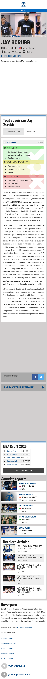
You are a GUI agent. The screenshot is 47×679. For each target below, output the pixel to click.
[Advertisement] (23, 89)
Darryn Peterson (13, 451)
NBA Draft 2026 (15, 446)
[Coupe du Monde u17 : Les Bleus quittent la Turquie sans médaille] (9, 589)
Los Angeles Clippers (11, 55)
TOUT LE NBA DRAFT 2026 (23, 470)
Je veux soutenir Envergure (18, 387)
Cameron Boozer (13, 457)
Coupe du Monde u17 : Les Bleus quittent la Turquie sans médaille (29, 589)
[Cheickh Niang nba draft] (9, 508)
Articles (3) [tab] (31, 131)
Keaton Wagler (12, 461)
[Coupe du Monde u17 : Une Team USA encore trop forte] (9, 566)
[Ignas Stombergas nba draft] (9, 519)
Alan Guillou (11, 142)
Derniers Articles (16, 541)
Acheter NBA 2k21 (7, 658)
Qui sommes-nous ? (8, 643)
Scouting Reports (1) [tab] (13, 131)
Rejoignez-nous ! (7, 648)
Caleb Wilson (12, 464)
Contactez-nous (7, 638)
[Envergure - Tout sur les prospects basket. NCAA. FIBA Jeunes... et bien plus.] (23, 4)
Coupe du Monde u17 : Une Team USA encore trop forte (29, 566)
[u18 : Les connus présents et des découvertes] (9, 548)
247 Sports (16, 36)
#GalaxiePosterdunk (25, 627)
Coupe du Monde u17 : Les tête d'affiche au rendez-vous (29, 578)
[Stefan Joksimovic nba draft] (9, 485)
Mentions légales (7, 653)
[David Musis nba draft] (9, 530)
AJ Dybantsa (12, 454)
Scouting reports (13, 478)
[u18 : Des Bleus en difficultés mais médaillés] (9, 557)
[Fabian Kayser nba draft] (9, 496)
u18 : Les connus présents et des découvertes (29, 547)
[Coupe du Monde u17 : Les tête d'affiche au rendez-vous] (9, 578)
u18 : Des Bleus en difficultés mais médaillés (29, 556)
